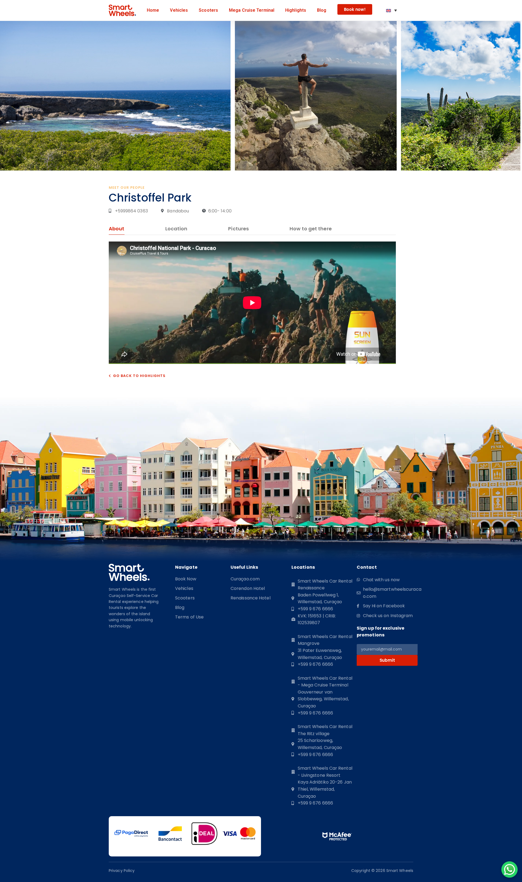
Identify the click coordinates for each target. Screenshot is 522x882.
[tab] (117, 230)
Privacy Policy (122, 870)
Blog (321, 10)
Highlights (295, 10)
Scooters (208, 10)
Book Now (185, 579)
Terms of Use (189, 617)
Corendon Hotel (248, 588)
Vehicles (179, 10)
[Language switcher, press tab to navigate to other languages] (391, 10)
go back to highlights (139, 375)
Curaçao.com (245, 579)
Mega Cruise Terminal (251, 10)
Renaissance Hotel (251, 598)
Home (153, 10)
